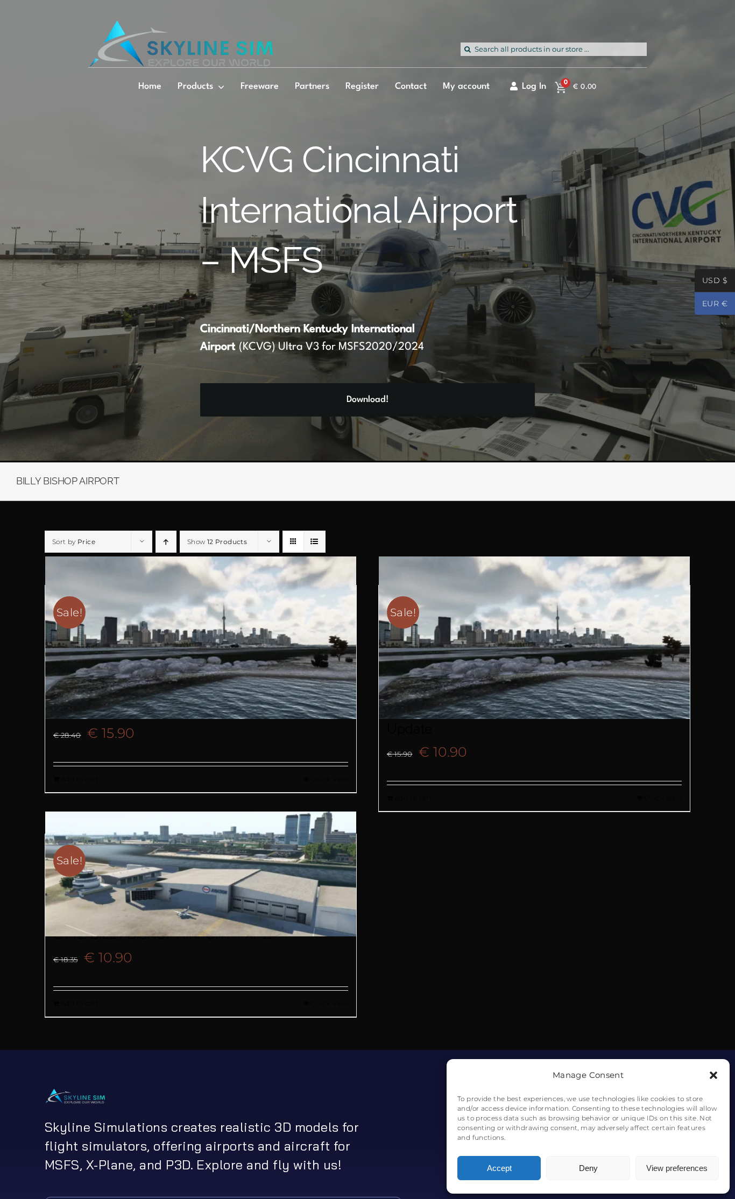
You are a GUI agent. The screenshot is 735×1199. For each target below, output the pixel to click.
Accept (499, 1168)
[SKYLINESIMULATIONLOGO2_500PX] (180, 27)
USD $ (711, 281)
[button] (713, 1075)
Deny (588, 1168)
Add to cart (79, 779)
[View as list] (314, 541)
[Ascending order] (166, 542)
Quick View (329, 779)
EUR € (711, 305)
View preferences (677, 1168)
